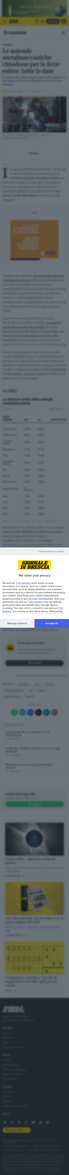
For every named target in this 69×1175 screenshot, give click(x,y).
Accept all (51, 623)
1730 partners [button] (23, 583)
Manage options (17, 623)
